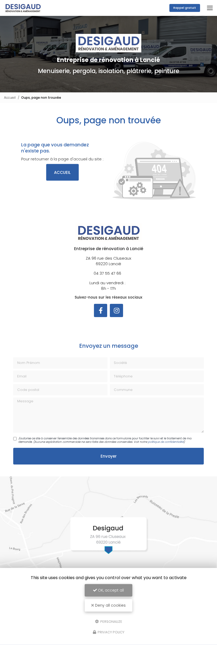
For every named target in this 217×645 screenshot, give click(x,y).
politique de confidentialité (166, 442)
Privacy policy (110, 632)
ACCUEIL (62, 172)
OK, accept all (110, 590)
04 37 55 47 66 (107, 273)
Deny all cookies (110, 605)
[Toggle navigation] (210, 8)
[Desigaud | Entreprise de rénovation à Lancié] (23, 8)
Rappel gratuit (184, 8)
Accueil (10, 97)
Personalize (111, 621)
